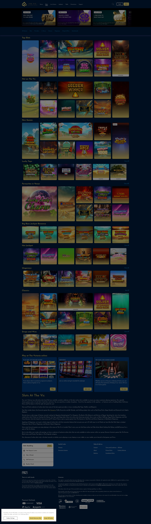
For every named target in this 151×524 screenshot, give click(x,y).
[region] (28, 515)
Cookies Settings (10, 518)
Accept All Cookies (48, 518)
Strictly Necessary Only (35, 518)
